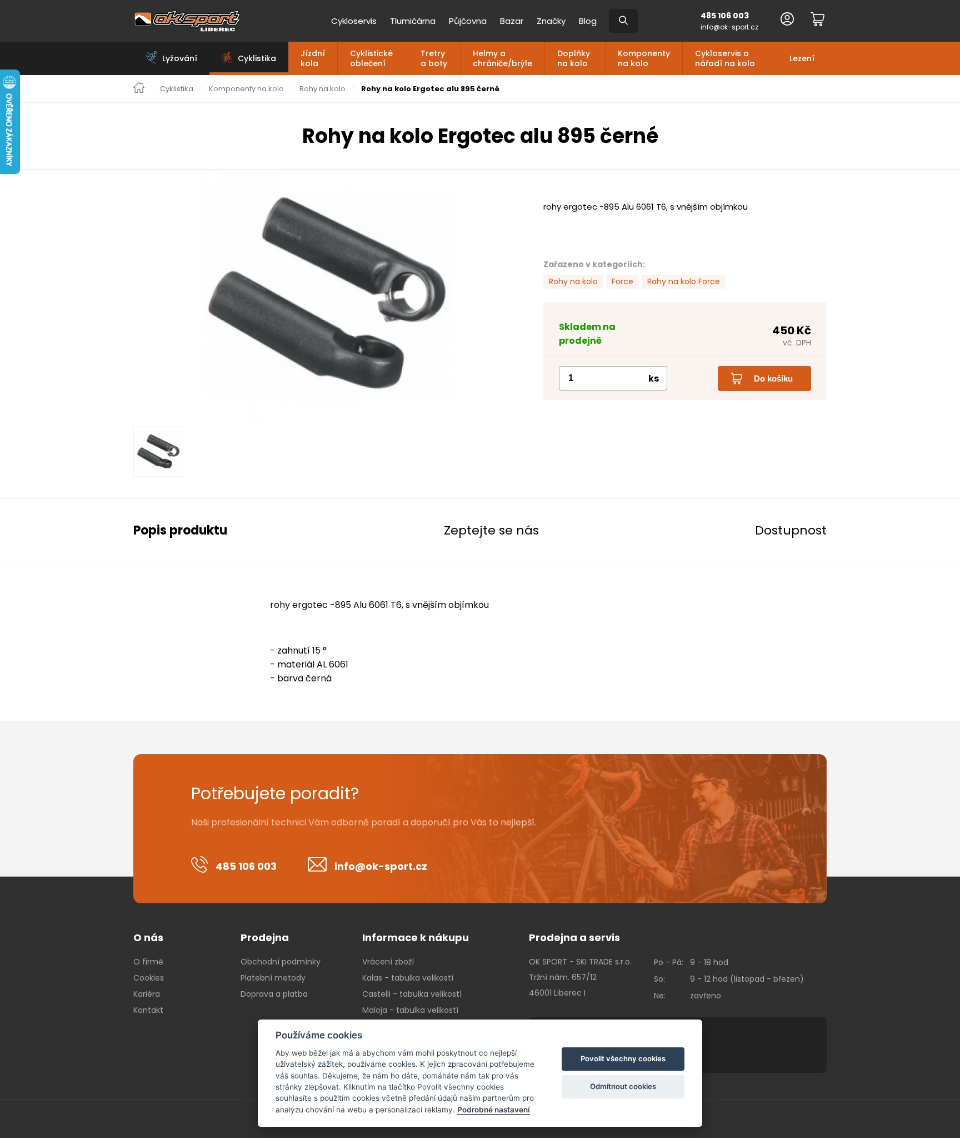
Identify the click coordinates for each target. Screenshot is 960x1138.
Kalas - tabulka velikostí (407, 977)
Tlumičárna (413, 21)
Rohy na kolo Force (683, 281)
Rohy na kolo (322, 89)
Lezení (801, 58)
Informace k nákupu (415, 937)
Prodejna (265, 937)
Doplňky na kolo (573, 58)
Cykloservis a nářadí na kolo (725, 58)
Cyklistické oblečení (371, 58)
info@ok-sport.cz (729, 27)
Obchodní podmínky (281, 961)
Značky (551, 21)
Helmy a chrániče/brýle (502, 58)
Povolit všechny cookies (623, 1058)
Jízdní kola (313, 58)
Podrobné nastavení (493, 1109)
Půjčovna (468, 21)
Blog (588, 21)
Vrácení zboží (388, 961)
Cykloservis (354, 21)
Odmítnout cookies (623, 1086)
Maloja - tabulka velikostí (410, 1010)
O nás (148, 937)
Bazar (511, 21)
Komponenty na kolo (644, 58)
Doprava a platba (274, 994)
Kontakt (148, 1010)
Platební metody (273, 977)
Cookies (148, 977)
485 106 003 (725, 15)
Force (622, 281)
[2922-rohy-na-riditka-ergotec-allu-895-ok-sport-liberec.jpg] (327, 295)
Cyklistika (176, 89)
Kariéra (146, 994)
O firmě (148, 961)
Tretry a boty (434, 58)
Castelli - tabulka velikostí (412, 994)
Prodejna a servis (574, 937)
